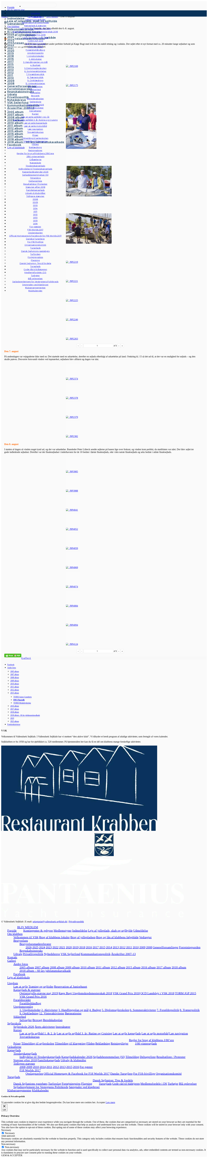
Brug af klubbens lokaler (54, 937)
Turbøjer (173, 1083)
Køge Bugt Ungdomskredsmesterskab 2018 (85, 993)
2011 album (14, 687)
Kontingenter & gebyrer (38, 930)
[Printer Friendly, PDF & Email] (12, 655)
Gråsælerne (35, 159)
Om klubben (15, 934)
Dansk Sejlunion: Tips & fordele (113, 1080)
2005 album (14, 671)
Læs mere (110, 1102)
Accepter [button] (100, 1102)
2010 (136, 947)
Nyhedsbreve (52, 954)
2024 (42, 947)
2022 (55, 947)
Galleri (26, 658)
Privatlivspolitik (76, 921)
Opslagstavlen (34, 1073)
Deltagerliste (148, 1056)
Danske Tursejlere (121, 1073)
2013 (116, 947)
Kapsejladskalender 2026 (76, 1056)
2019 (12, 718)
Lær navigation (178, 1033)
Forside (12, 930)
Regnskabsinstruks (31, 950)
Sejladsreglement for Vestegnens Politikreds (40, 1087)
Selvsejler (25, 1020)
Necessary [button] (6, 1130)
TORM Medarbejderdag (22, 703)
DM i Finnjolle (19, 700)
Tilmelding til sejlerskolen (37, 1043)
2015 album (14, 693)
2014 (109, 947)
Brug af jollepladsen (82, 937)
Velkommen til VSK (26, 937)
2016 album (14, 706)
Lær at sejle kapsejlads (127, 1033)
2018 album (14, 712)
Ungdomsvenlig (23, 1006)
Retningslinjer (119, 1043)
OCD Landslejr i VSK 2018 (157, 993)
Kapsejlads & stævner (27, 990)
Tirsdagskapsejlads (25, 1053)
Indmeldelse (79, 930)
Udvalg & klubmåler (73, 1060)
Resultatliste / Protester (170, 1056)
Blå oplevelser (188, 1083)
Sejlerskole (14, 1023)
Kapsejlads (14, 1050)
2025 (35, 947)
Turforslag (54, 1083)
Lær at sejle (20, 986)
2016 (89, 947)
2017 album (14, 709)
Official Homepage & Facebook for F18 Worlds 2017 (77, 1073)
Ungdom (35, 13)
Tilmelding (132, 1056)
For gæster (86, 1067)
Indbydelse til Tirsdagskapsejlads (40, 1056)
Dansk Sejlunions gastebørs (30, 1083)
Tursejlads (35, 248)
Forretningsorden (189, 947)
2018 (82, 947)
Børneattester (73, 1013)
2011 (129, 947)
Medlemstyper (63, 930)
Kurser (17, 1030)
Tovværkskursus (29, 1036)
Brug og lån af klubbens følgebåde (117, 937)
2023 (49, 947)
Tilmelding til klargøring (70, 1043)
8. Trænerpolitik (190, 1010)
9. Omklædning (29, 1013)
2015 (102, 947)
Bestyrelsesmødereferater (35, 944)
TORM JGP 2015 (185, 993)
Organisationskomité (35, 245)
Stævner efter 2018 (25, 1060)
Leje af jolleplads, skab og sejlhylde (110, 930)
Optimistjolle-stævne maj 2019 (38, 993)
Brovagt (37, 1020)
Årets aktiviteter (45, 1026)
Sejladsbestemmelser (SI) (109, 1056)
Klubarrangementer (35, 287)
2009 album (14, 681)
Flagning (86, 1083)
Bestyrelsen (20, 940)
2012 (122, 947)
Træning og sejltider (40, 986)
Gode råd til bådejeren (126, 1083)
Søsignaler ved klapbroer (35, 284)
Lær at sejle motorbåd (155, 1033)
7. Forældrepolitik (168, 1010)
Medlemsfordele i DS (153, 1083)
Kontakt (12, 957)
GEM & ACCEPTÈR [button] (11, 1155)
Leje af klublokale (18, 977)
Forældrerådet (22, 1000)
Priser (17, 1043)
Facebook (10, 665)
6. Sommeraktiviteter (143, 1010)
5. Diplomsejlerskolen (115, 1010)
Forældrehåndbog (30, 1003)
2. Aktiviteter (49, 1010)
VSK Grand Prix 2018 (126, 993)
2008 (149, 947)
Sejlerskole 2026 (23, 1026)
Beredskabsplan (35, 98)
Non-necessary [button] (8, 1144)
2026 (29, 947)
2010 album (14, 684)
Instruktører (63, 1026)
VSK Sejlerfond (70, 954)
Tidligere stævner (24, 1063)
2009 (142, 947)
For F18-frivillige (144, 1073)
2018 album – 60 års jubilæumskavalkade (45, 970)
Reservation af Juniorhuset (70, 986)
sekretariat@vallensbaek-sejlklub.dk (50, 921)
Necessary (10, 1133)
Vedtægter (145, 937)
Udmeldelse (140, 930)
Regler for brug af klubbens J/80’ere (151, 1040)
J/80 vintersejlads (35, 156)
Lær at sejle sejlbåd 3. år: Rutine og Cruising (84, 1033)
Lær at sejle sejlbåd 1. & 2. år (37, 1033)
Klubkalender (35, 290)
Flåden (90, 1043)
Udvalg (17, 954)
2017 (96, 947)
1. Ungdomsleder (30, 1010)
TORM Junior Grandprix (22, 697)
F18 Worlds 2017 (30, 1070)
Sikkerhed (19, 1016)
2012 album (14, 690)
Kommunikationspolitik (96, 954)
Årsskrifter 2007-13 (123, 954)
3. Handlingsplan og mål (73, 1010)
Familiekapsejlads (48, 1060)
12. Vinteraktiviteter (51, 1013)
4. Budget (95, 1010)
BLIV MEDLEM (27, 927)
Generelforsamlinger (165, 947)
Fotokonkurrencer (13, 724)
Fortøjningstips (71, 1083)
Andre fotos (11, 668)
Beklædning (102, 1043)
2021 (62, 947)
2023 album (14, 721)
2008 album (14, 677)
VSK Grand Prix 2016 (33, 996)
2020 (69, 947)
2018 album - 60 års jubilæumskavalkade (25, 715)
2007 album (14, 674)
